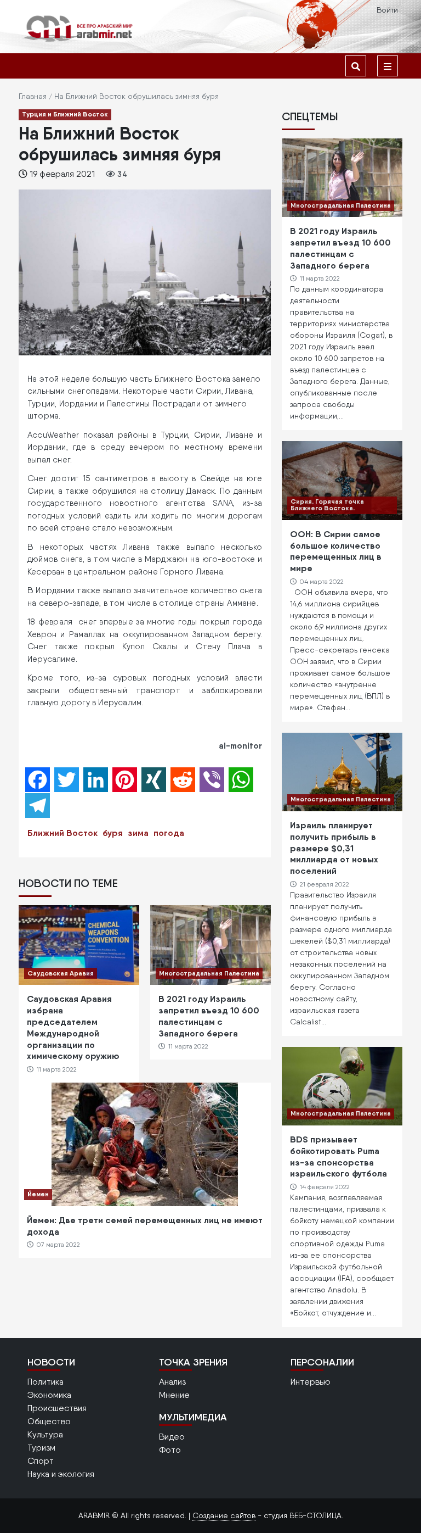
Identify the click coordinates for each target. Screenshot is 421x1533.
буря (113, 832)
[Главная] (79, 28)
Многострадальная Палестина (209, 973)
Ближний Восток (62, 832)
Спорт (40, 1461)
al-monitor (240, 745)
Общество (49, 1421)
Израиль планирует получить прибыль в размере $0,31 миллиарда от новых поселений (334, 848)
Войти (387, 9)
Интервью (311, 1381)
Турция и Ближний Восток (65, 114)
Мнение (174, 1395)
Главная (33, 96)
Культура (45, 1434)
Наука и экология (60, 1474)
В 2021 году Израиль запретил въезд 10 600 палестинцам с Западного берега (208, 1015)
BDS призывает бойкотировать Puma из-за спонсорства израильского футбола (338, 1156)
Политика (45, 1381)
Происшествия (57, 1408)
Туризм (41, 1447)
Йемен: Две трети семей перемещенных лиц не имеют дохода (145, 1225)
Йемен (38, 1194)
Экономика (49, 1395)
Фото (170, 1450)
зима (138, 832)
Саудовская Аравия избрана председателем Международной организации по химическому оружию (73, 1027)
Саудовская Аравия (60, 973)
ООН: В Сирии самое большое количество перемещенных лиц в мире (336, 550)
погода (168, 832)
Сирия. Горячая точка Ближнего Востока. (327, 504)
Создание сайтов (223, 1515)
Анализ (172, 1381)
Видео (172, 1436)
